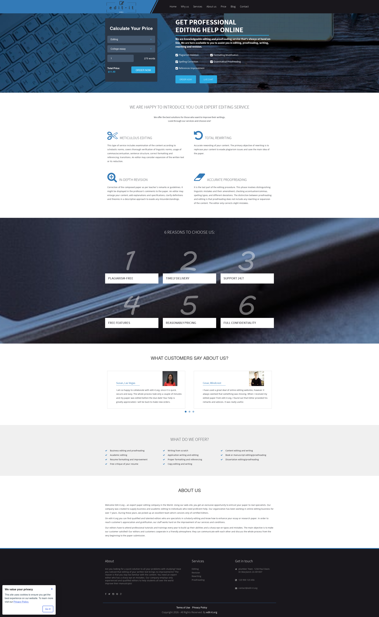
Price (223, 6)
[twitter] (109, 593)
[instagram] (113, 593)
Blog (233, 6)
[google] (121, 593)
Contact (244, 6)
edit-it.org (211, 612)
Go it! (48, 609)
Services (197, 6)
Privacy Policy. (21, 601)
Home (173, 6)
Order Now (143, 70)
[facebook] (105, 593)
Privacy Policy (199, 607)
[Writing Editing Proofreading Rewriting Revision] (131, 39)
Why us (185, 6)
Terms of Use (183, 607)
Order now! (185, 79)
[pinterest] (117, 593)
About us (211, 6)
